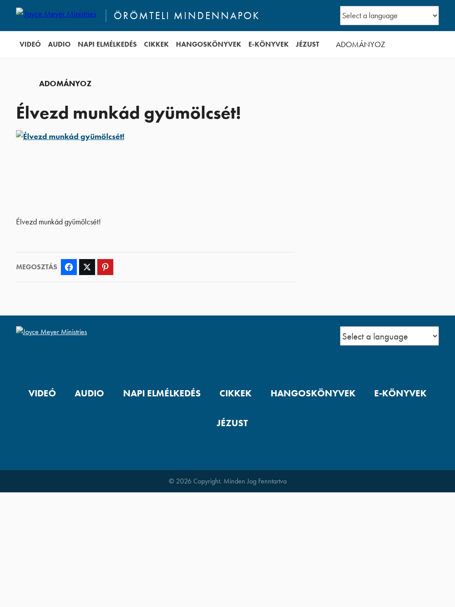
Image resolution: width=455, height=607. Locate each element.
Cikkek (156, 44)
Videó (30, 44)
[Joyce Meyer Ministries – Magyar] (57, 16)
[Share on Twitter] (87, 267)
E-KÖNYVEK (268, 44)
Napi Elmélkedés (107, 44)
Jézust (307, 44)
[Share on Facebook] (69, 267)
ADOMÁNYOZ (360, 44)
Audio (59, 44)
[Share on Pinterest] (105, 267)
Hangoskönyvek (208, 44)
